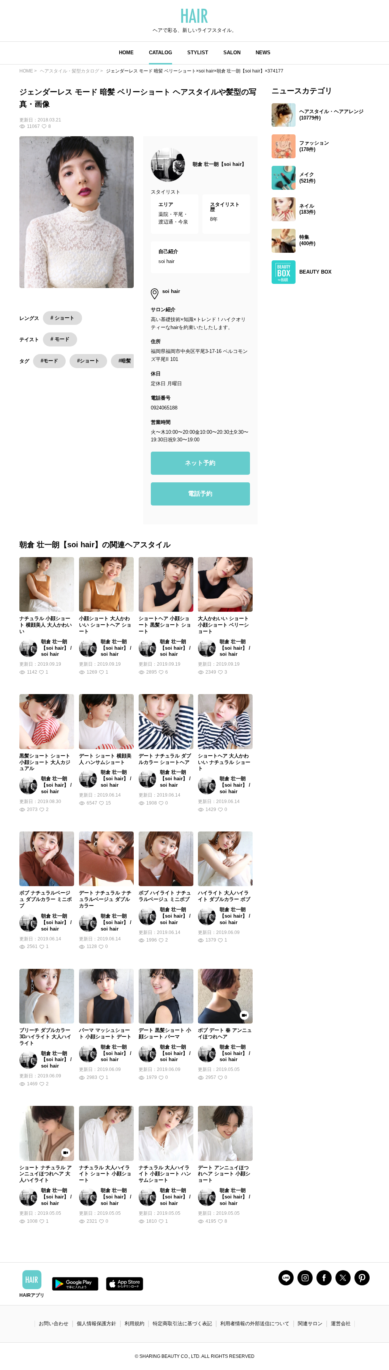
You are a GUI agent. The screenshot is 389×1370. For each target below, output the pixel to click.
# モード (60, 339)
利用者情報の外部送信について (254, 1323)
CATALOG (160, 52)
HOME (126, 52)
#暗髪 (125, 361)
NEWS (263, 52)
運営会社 (341, 1323)
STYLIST (197, 52)
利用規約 (134, 1323)
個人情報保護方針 (96, 1323)
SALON (231, 52)
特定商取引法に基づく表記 (182, 1323)
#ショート (88, 361)
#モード (49, 361)
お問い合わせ (53, 1323)
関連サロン (310, 1323)
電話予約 (200, 493)
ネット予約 (200, 463)
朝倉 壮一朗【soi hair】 (220, 164)
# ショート (62, 318)
